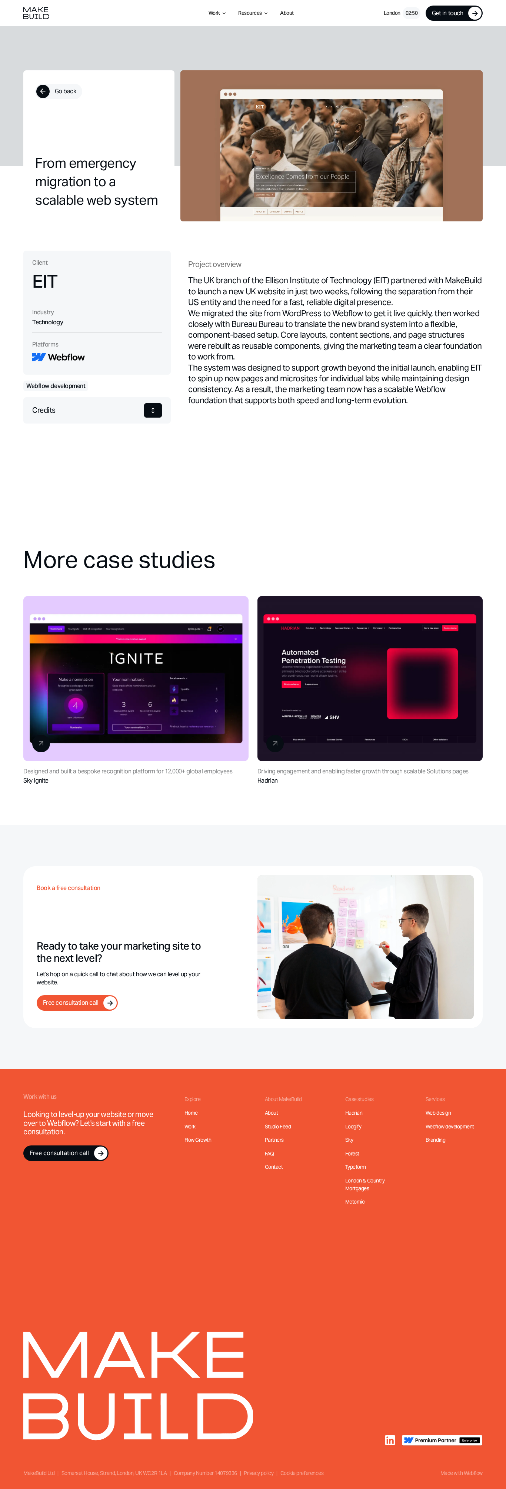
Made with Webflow (461, 1473)
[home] (36, 13)
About (287, 13)
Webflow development (450, 1126)
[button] (218, 13)
